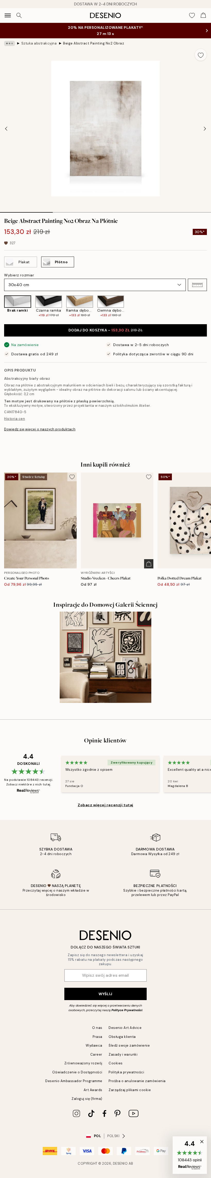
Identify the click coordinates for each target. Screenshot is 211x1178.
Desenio (120, 1163)
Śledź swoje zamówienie (129, 1045)
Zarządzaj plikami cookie (130, 1090)
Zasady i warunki (123, 1054)
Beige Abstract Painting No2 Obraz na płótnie (94, 43)
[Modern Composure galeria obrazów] (105, 657)
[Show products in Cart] (203, 15)
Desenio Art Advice (125, 1028)
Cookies (116, 1063)
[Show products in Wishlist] (192, 15)
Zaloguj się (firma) (87, 1099)
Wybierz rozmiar (19, 275)
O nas (97, 1028)
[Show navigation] (7, 15)
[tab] (26, 211)
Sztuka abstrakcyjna (39, 43)
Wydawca (94, 1045)
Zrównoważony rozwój (83, 1063)
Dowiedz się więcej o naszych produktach (39, 429)
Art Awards (93, 1090)
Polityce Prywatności (126, 1010)
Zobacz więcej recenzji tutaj (105, 805)
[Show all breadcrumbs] (9, 43)
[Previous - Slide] (6, 128)
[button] (197, 285)
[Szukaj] (19, 15)
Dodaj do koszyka (105, 330)
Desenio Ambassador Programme (73, 1081)
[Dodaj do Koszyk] (148, 563)
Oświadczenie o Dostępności (77, 1072)
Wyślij (105, 994)
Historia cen (14, 418)
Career (96, 1054)
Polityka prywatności (126, 1072)
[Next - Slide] (205, 128)
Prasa (97, 1037)
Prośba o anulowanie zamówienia (137, 1081)
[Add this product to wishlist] (201, 55)
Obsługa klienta (122, 1037)
